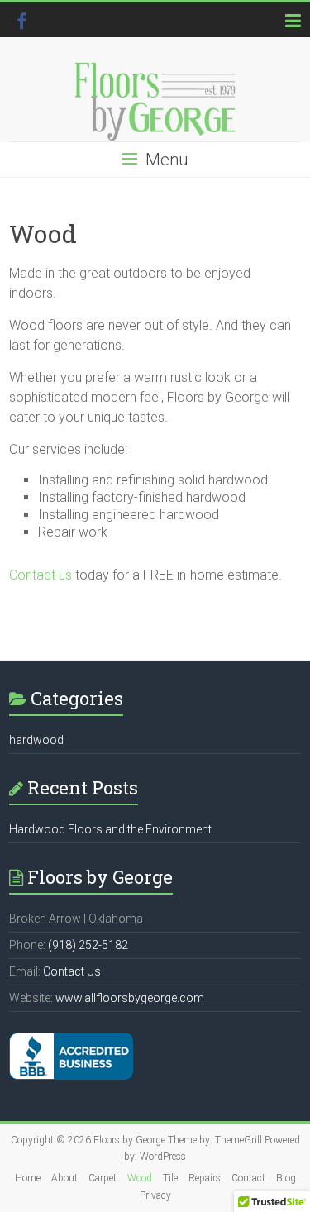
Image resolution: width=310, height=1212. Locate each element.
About (64, 1178)
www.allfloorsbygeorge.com (129, 997)
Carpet (102, 1178)
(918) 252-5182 (88, 945)
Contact (248, 1178)
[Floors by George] (155, 102)
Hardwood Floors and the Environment (110, 829)
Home (28, 1178)
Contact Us (72, 971)
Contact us (40, 575)
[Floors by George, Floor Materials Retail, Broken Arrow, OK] (71, 1056)
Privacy (155, 1195)
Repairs (204, 1178)
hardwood (36, 740)
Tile (170, 1178)
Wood (139, 1178)
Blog (286, 1178)
